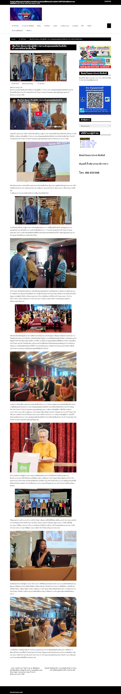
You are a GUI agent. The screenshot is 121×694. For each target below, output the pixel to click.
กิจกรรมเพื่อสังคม (17, 31)
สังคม (39, 26)
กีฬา (82, 26)
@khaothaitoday (27, 84)
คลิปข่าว (29, 31)
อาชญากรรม (65, 26)
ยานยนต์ (75, 26)
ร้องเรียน (47, 26)
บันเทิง (89, 26)
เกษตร (55, 26)
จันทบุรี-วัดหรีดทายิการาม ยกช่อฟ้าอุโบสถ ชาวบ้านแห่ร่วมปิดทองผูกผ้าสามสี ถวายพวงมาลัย (60, 669)
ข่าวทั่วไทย (15, 26)
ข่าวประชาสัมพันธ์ (28, 26)
